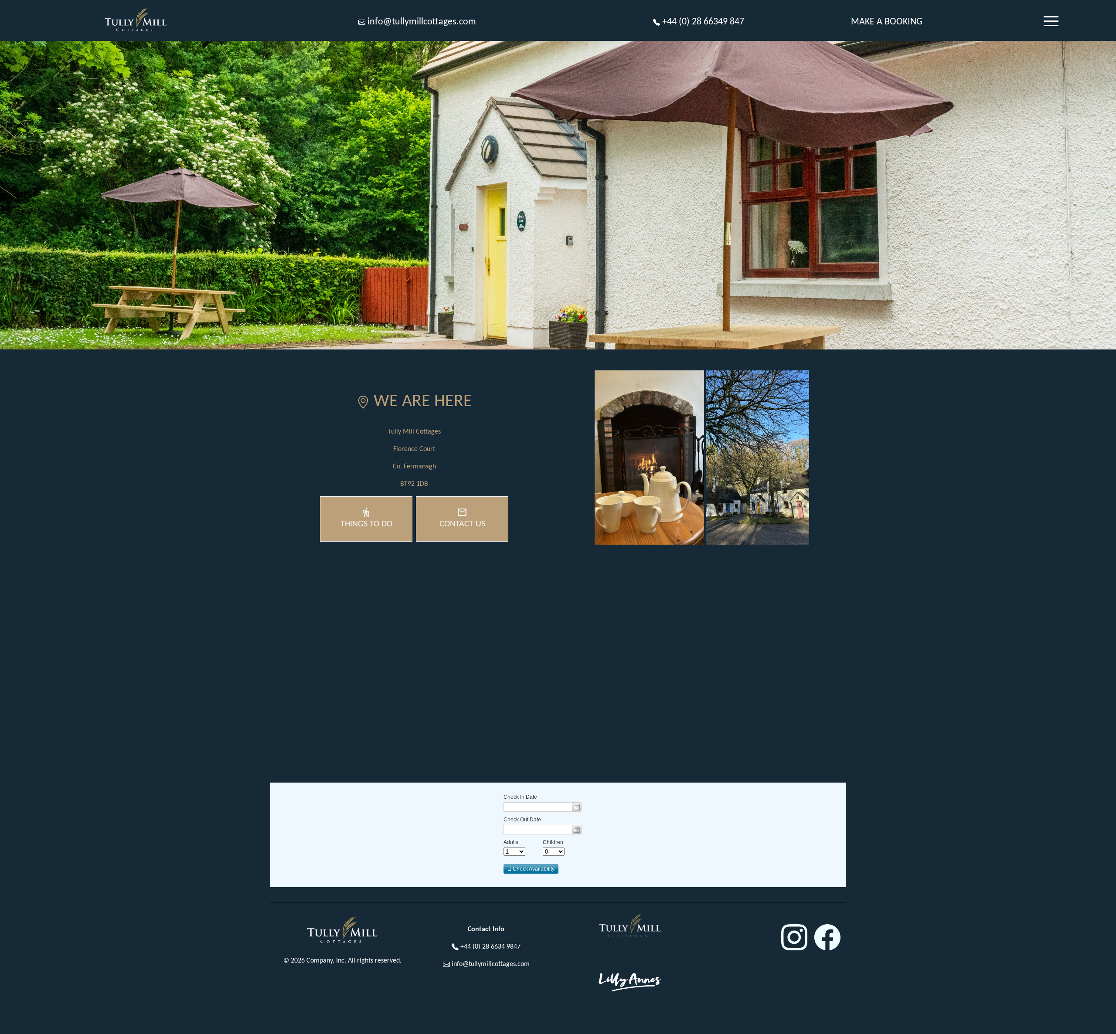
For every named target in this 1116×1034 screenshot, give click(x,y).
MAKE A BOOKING (886, 22)
